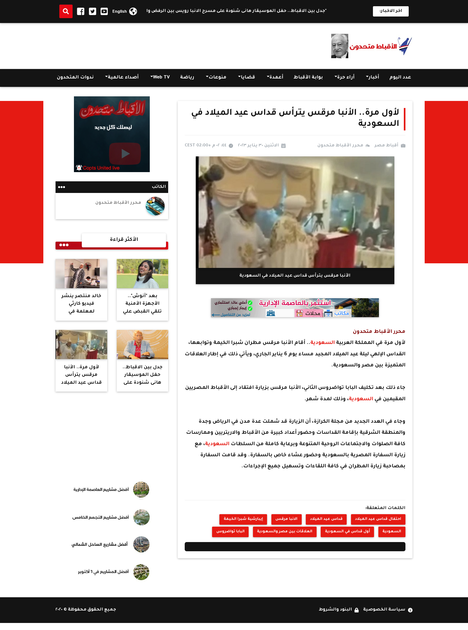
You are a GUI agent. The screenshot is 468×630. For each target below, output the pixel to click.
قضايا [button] (248, 77)
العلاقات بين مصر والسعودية (284, 532)
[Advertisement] (154, 44)
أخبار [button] (374, 77)
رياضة (187, 77)
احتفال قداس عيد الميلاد (378, 519)
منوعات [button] (217, 77)
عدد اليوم (400, 77)
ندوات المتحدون (75, 77)
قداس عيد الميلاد (326, 519)
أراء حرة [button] (346, 77)
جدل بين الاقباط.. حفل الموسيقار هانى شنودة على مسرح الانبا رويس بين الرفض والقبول (260, 11)
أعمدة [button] (276, 77)
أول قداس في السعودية (347, 532)
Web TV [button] (161, 77)
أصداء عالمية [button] (123, 77)
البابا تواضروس (230, 532)
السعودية (323, 343)
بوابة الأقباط (308, 77)
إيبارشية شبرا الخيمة (243, 519)
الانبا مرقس (286, 519)
